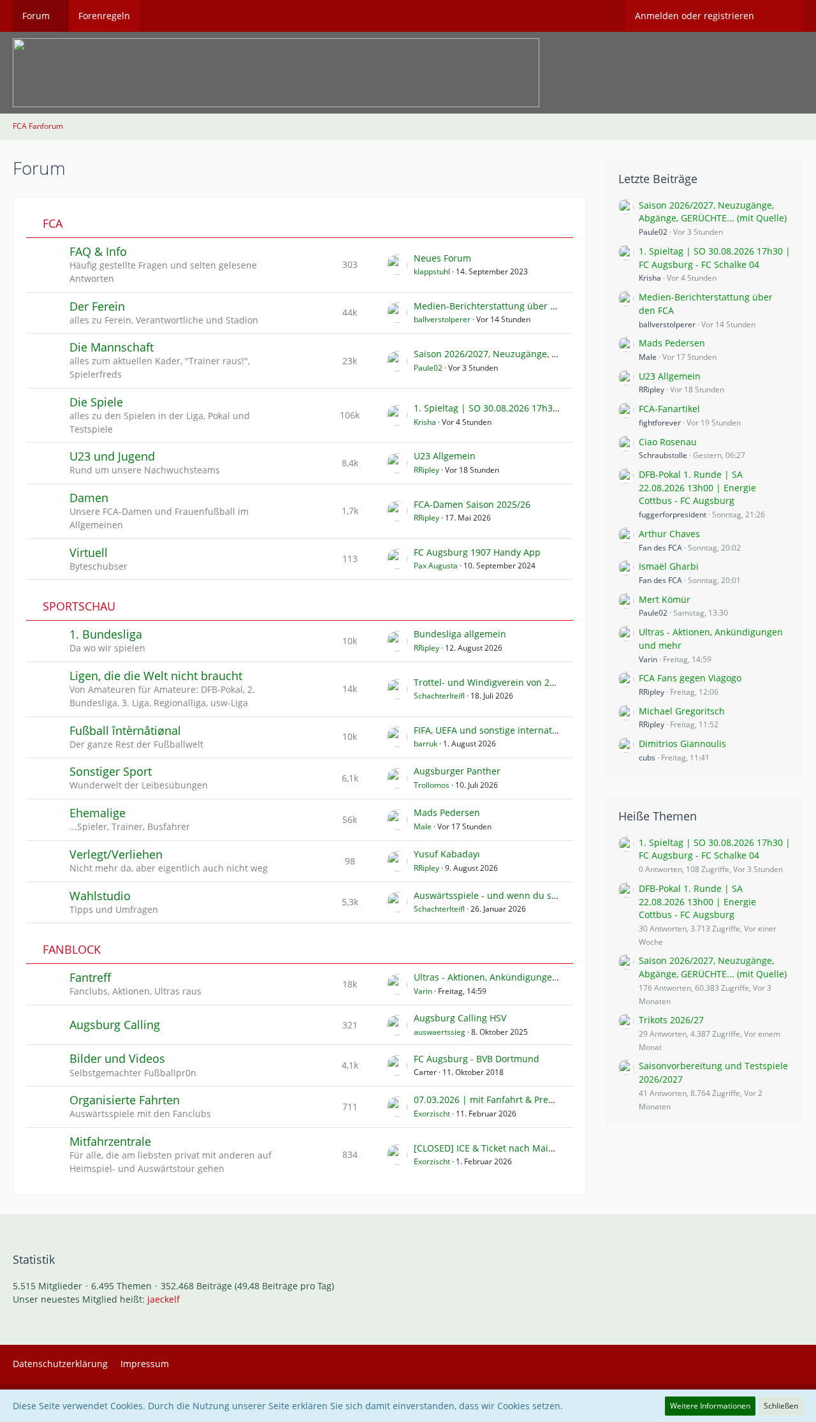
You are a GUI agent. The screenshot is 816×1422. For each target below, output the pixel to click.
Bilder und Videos (117, 1058)
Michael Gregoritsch (682, 711)
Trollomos (431, 785)
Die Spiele (96, 402)
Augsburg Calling (114, 1024)
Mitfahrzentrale (110, 1141)
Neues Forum (442, 258)
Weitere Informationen (710, 1405)
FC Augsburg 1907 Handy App (477, 552)
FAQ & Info (98, 251)
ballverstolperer (442, 319)
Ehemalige (97, 812)
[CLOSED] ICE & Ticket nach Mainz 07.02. (500, 1148)
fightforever (660, 422)
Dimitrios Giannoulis (682, 743)
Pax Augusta (436, 565)
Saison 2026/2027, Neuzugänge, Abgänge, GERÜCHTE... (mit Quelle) (556, 354)
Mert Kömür (664, 599)
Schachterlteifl (439, 695)
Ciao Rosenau (668, 442)
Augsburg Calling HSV (460, 1018)
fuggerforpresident (672, 514)
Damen (88, 497)
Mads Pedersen (447, 812)
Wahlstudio (100, 895)
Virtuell (88, 552)
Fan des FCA (660, 547)
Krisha (425, 422)
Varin (423, 991)
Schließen (781, 1405)
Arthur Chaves (669, 534)
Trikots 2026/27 (671, 1020)
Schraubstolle (663, 455)
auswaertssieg (439, 1031)
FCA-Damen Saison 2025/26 (472, 504)
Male (423, 826)
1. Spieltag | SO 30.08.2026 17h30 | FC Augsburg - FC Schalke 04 (551, 408)
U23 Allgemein (445, 456)
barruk (425, 743)
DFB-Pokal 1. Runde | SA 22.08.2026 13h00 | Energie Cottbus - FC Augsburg (697, 487)
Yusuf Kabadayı (447, 854)
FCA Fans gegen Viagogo (690, 678)
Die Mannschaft (111, 347)
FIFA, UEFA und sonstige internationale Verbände (518, 730)
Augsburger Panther (457, 771)
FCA (52, 223)
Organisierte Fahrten (124, 1099)
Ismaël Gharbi (669, 566)
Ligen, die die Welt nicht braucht (155, 675)
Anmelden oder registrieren (694, 16)
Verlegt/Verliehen (116, 854)
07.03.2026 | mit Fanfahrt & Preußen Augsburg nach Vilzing (541, 1099)
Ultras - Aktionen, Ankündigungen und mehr (508, 977)
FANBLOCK (72, 949)
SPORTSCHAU (79, 606)
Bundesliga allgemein (460, 634)
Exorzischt (432, 1113)
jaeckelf (163, 1299)
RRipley (426, 469)
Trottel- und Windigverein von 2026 (489, 682)
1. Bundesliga (105, 634)
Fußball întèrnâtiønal (125, 730)
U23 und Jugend (112, 456)
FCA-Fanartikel (669, 409)
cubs (647, 757)
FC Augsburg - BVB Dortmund (476, 1059)
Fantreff (90, 977)
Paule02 (428, 367)
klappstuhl (432, 271)
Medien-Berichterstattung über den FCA (499, 306)
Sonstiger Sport (110, 771)
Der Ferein (97, 306)
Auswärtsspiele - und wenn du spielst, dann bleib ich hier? (539, 895)
